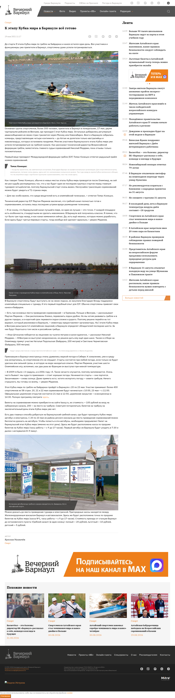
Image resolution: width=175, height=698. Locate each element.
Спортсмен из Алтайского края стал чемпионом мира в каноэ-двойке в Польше (146, 219)
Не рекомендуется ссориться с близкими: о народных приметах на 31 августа (147, 188)
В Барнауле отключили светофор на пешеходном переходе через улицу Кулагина (147, 176)
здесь (46, 397)
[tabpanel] (148, 75)
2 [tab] (149, 83)
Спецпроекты (121, 654)
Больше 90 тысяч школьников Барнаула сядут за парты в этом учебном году (146, 34)
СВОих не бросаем (88, 3)
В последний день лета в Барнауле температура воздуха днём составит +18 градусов (148, 206)
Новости (71, 654)
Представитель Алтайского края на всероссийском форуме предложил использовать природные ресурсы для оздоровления (147, 255)
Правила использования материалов (17, 669)
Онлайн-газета (103, 654)
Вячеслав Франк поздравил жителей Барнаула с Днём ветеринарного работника (144, 143)
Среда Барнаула (52, 3)
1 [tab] (147, 83)
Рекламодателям (148, 654)
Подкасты (70, 3)
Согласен (5, 696)
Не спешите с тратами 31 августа (147, 197)
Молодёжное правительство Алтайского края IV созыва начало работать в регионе (148, 122)
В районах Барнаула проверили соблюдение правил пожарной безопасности (146, 240)
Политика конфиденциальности (15, 670)
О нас (134, 654)
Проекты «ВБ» (86, 654)
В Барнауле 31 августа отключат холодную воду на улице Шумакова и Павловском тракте (148, 270)
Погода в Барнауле (112, 3)
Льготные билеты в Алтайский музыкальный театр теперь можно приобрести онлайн (148, 62)
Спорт (8, 543)
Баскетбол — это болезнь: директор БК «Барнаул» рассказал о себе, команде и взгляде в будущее (148, 155)
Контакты (165, 654)
